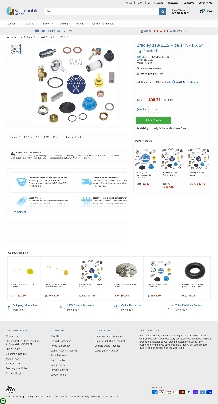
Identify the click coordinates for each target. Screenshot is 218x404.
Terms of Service (59, 370)
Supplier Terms (58, 374)
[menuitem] (205, 3)
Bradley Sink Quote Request (110, 341)
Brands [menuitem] (80, 23)
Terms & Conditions (60, 341)
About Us (55, 336)
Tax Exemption (58, 360)
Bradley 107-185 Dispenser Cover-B (90, 285)
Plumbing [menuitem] (63, 23)
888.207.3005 (13, 349)
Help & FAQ (12, 358)
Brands (17, 37)
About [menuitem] (129, 3)
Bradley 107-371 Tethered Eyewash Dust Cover (56, 285)
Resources (173, 3)
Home (8, 37)
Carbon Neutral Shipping (63, 350)
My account (179, 12)
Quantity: (141, 109)
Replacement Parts (42, 37)
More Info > (73, 309)
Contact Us (12, 336)
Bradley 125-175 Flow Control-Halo (157, 285)
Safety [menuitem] (46, 23)
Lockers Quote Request (107, 346)
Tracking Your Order (16, 368)
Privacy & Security (60, 346)
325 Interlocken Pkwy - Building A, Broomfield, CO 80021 (22, 343)
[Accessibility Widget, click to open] (3, 401)
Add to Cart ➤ (153, 120)
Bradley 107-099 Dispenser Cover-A (125, 285)
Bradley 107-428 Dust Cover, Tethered (23, 285)
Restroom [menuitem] (11, 23)
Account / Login (14, 373)
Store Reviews (58, 355)
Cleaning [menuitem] (29, 23)
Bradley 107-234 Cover (197, 173)
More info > (19, 309)
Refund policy (57, 365)
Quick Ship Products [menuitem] (103, 23)
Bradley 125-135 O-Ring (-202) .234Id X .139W (192, 285)
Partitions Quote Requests (108, 336)
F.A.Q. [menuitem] (140, 3)
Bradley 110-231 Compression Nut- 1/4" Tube (144, 175)
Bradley (27, 37)
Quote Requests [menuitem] (155, 3)
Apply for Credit (14, 363)
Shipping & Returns (16, 354)
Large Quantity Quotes (106, 350)
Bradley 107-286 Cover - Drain (170, 173)
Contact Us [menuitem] (188, 3)
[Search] (162, 11)
